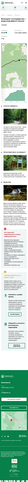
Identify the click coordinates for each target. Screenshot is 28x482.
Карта (15, 9)
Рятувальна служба (14, 399)
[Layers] (24, 45)
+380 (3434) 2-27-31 (7, 387)
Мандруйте (9, 15)
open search (22, 3)
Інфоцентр (3, 9)
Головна (3, 15)
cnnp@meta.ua (5, 392)
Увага (26, 9)
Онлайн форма (15, 314)
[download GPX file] (25, 44)
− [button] (3, 47)
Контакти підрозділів (16, 345)
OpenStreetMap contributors (21, 87)
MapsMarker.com (9, 87)
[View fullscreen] (3, 50)
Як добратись (14, 407)
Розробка (14, 476)
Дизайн (12, 474)
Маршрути (17, 15)
